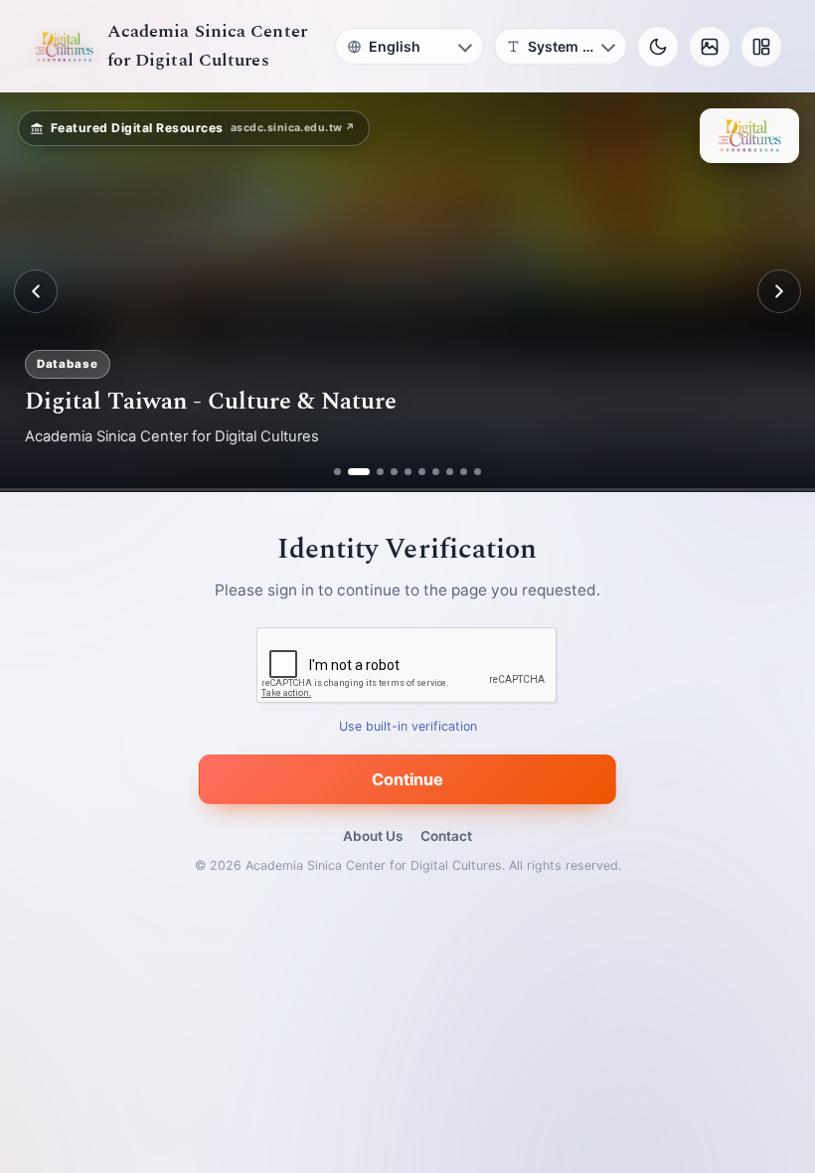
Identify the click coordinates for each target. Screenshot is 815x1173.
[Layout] (761, 47)
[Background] (710, 47)
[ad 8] (449, 471)
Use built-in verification (408, 726)
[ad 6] (421, 471)
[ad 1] (337, 471)
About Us (373, 836)
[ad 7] (435, 471)
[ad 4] (394, 471)
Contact (446, 836)
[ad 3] (373, 471)
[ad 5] (408, 471)
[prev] (36, 291)
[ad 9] (463, 471)
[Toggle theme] (658, 47)
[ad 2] (351, 471)
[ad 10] (477, 471)
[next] (779, 291)
